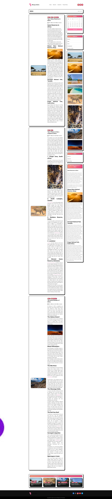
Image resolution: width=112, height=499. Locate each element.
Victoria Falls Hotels (57, 274)
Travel (52, 17)
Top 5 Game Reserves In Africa (53, 19)
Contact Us (59, 4)
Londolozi (49, 242)
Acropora (58, 426)
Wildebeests (58, 440)
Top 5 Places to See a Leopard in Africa (53, 132)
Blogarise (58, 497)
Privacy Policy (65, 4)
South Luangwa (50, 202)
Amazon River (49, 376)
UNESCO (58, 394)
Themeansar (63, 497)
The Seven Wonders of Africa (53, 301)
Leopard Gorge (57, 232)
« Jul (68, 32)
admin (50, 22)
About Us (54, 4)
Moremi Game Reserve (51, 262)
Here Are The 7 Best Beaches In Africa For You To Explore (76, 484)
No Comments (59, 22)
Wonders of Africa (53, 298)
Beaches (68, 39)
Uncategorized (56, 17)
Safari (49, 17)
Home (50, 4)
